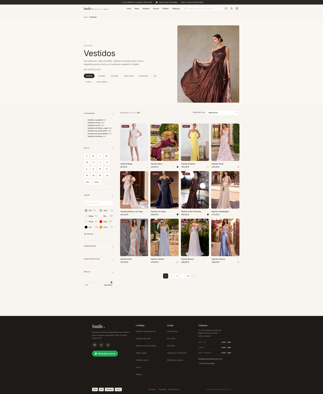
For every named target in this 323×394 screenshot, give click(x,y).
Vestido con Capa (158, 211)
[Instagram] (94, 345)
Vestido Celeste (157, 259)
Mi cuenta (171, 338)
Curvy (138, 367)
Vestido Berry (156, 164)
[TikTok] (108, 345)
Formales (114, 76)
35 (188, 276)
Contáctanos (172, 331)
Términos (152, 389)
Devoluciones (174, 389)
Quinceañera (102, 82)
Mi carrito (171, 346)
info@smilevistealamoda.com (210, 359)
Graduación (143, 76)
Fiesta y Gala (128, 76)
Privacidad (162, 389)
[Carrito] (236, 8)
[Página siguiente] (193, 275)
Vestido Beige (126, 164)
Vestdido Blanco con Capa (131, 211)
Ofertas (165, 8)
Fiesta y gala (141, 353)
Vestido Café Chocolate (191, 211)
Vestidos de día (142, 360)
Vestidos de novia (143, 338)
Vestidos (146, 8)
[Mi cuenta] (231, 8)
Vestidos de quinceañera (146, 346)
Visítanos (176, 8)
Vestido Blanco (187, 259)
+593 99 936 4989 (206, 363)
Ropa (137, 8)
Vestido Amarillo (188, 164)
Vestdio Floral (217, 164)
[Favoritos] (226, 8)
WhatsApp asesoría (106, 354)
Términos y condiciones (176, 353)
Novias (156, 8)
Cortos (88, 82)
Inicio (129, 8)
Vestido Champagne (220, 211)
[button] (99, 114)
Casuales (101, 76)
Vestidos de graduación (145, 331)
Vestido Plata (126, 259)
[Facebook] (101, 345)
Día (155, 76)
